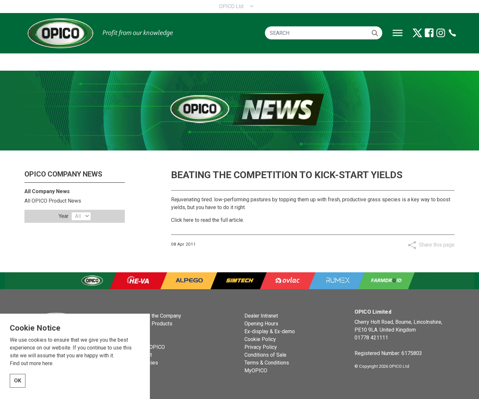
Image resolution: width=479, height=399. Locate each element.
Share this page (437, 245)
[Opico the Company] (99, 33)
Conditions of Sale (265, 355)
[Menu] (397, 33)
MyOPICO (255, 370)
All (78, 216)
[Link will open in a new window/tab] (417, 33)
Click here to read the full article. (207, 220)
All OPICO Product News (52, 201)
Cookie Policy (260, 339)
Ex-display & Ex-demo (269, 331)
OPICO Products (153, 324)
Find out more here (31, 363)
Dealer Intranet (261, 316)
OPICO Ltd (231, 6)
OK (17, 381)
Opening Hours (261, 324)
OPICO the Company (158, 316)
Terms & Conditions (266, 363)
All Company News (47, 191)
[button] (375, 32)
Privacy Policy (260, 347)
